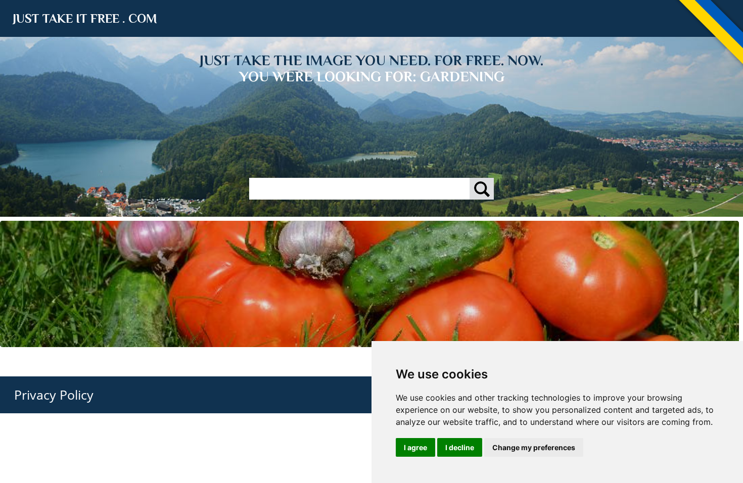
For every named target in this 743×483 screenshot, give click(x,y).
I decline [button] (459, 447)
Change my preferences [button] (533, 447)
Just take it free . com (85, 18)
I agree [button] (415, 447)
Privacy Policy (54, 394)
